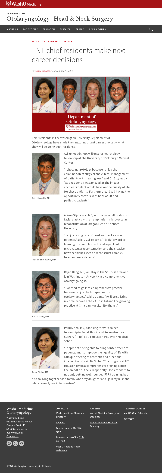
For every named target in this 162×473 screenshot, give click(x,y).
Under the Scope (43, 70)
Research (65, 29)
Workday (129, 418)
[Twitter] (15, 443)
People (80, 29)
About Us (12, 29)
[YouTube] (21, 443)
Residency (54, 42)
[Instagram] (9, 443)
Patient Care (30, 29)
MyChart (60, 422)
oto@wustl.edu (14, 432)
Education (49, 29)
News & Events (97, 29)
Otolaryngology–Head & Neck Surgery (59, 19)
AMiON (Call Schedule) (136, 413)
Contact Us (12, 436)
